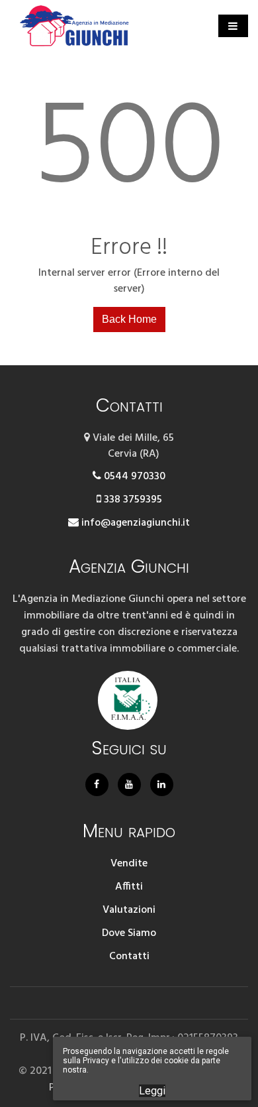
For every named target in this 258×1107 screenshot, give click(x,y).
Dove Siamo (129, 933)
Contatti (129, 956)
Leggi (152, 1090)
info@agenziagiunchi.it (134, 523)
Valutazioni (129, 910)
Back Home (129, 319)
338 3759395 (131, 499)
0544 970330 (133, 476)
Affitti (129, 887)
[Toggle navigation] (233, 26)
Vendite (129, 863)
